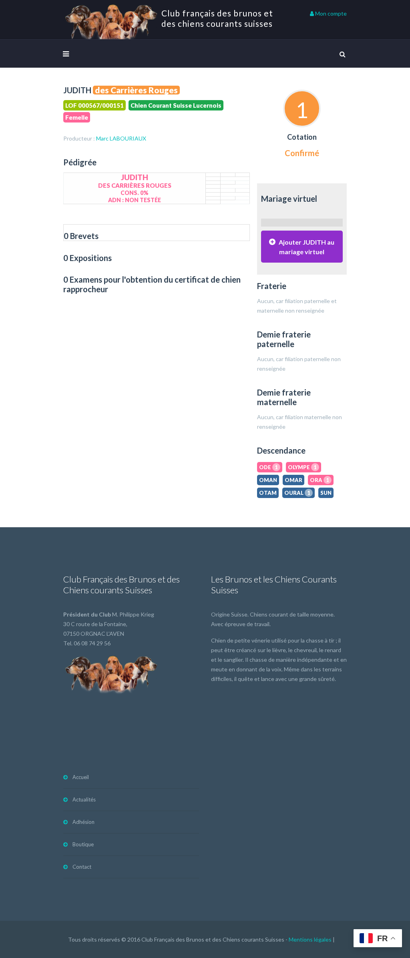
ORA (319, 480)
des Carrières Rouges (136, 90)
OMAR (293, 480)
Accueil (80, 777)
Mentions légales (310, 939)
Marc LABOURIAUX (121, 138)
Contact (81, 867)
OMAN (268, 480)
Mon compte (330, 13)
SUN (326, 493)
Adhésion (83, 822)
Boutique (83, 844)
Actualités (84, 799)
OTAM (268, 493)
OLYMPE (302, 467)
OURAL (297, 493)
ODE (268, 467)
